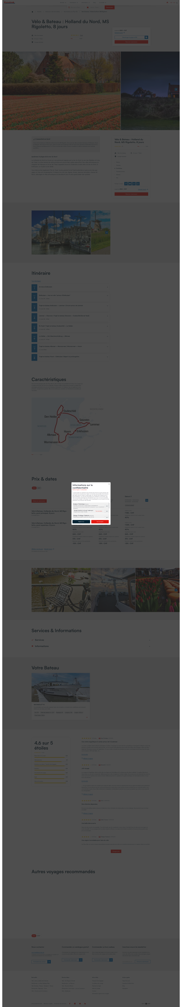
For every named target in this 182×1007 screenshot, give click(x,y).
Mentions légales (76, 489)
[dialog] (91, 503)
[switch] (106, 506)
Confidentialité (84, 489)
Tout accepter (100, 521)
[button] (105, 506)
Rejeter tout (81, 521)
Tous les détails (99, 511)
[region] (91, 510)
